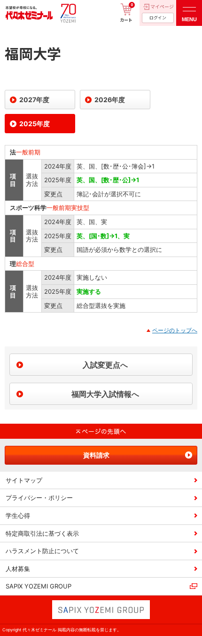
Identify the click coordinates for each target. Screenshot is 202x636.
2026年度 (109, 100)
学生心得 (18, 515)
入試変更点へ (105, 365)
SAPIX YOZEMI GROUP (38, 586)
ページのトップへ (174, 330)
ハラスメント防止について (42, 551)
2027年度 (34, 100)
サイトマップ (24, 480)
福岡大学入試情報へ (105, 394)
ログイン (157, 18)
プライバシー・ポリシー (39, 497)
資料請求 (96, 455)
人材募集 (18, 568)
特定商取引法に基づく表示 (42, 533)
